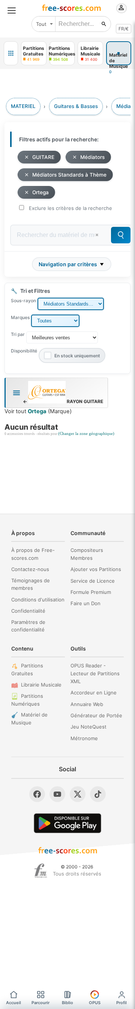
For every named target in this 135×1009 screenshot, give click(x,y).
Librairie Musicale (41, 685)
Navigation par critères (68, 264)
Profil (121, 1002)
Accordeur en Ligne (93, 693)
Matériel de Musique (29, 719)
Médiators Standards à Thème (69, 175)
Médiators (92, 157)
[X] (78, 794)
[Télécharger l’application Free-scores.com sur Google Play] (67, 823)
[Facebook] (37, 794)
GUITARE (43, 157)
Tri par (18, 334)
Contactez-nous (30, 569)
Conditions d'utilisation (37, 600)
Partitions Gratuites (27, 669)
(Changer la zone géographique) (86, 434)
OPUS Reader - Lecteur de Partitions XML (95, 673)
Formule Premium (90, 592)
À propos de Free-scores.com (33, 554)
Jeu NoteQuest (88, 727)
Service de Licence (92, 581)
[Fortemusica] (40, 871)
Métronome (84, 738)
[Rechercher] (104, 23)
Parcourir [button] (41, 1002)
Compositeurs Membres (86, 554)
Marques (20, 317)
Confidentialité (28, 611)
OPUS (94, 1002)
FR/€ (123, 28)
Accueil (13, 1002)
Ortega (40, 192)
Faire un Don (85, 603)
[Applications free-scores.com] (11, 53)
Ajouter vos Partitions (95, 569)
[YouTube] (57, 794)
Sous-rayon (23, 300)
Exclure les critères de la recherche (70, 208)
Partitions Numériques (27, 700)
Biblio (67, 1002)
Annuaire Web (86, 704)
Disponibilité (24, 351)
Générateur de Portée (96, 715)
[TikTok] (98, 794)
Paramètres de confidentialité (28, 626)
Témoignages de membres (30, 584)
